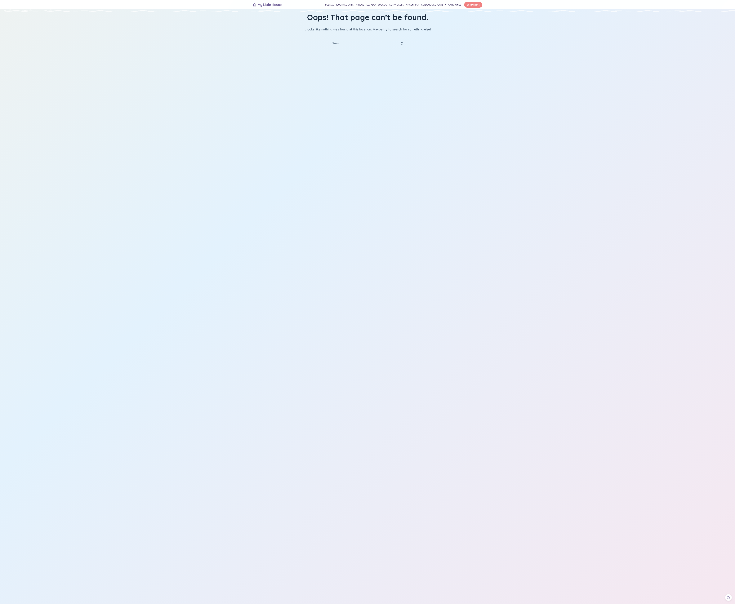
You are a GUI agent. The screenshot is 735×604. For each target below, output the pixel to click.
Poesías (329, 4)
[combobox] (363, 43)
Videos (360, 4)
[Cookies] (728, 597)
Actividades (396, 4)
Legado (371, 4)
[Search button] (402, 43)
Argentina (412, 4)
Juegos (382, 4)
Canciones (454, 4)
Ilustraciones (345, 4)
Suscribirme (473, 4)
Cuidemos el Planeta (433, 4)
